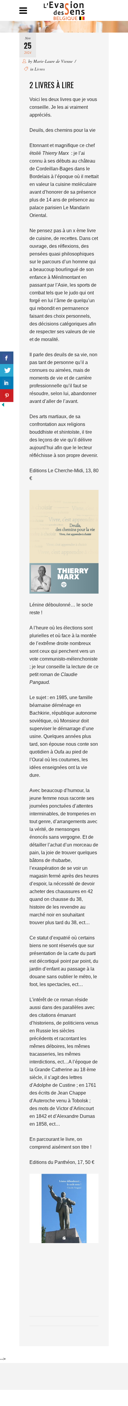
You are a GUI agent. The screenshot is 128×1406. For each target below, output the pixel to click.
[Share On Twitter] (6, 370)
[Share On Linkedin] (6, 383)
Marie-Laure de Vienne (53, 61)
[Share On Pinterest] (6, 395)
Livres (40, 69)
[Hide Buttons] (3, 406)
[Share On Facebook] (6, 358)
